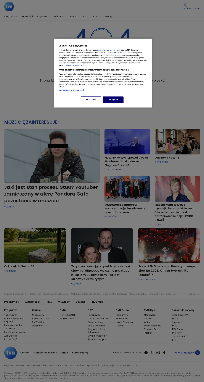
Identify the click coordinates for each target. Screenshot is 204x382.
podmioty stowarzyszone (108, 50)
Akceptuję (113, 99)
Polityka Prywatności (75, 65)
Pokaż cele (91, 99)
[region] (103, 73)
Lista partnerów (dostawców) (71, 90)
